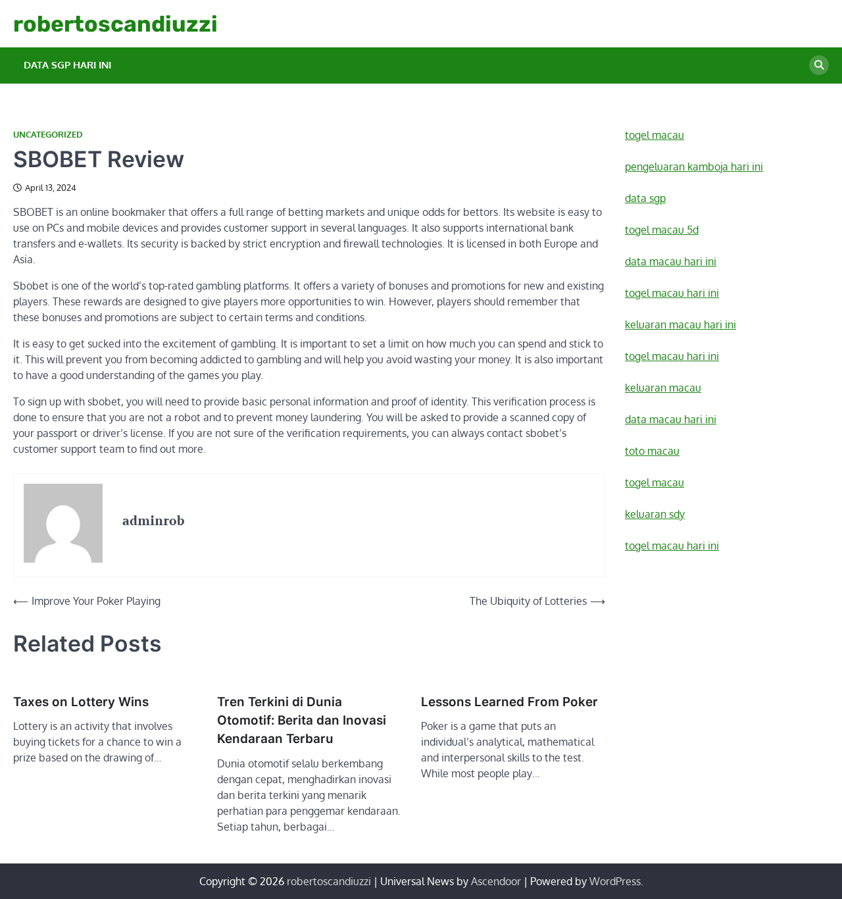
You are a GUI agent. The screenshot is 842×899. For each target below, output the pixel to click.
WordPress (615, 881)
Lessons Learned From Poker (509, 701)
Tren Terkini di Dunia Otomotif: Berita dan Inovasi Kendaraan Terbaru (301, 720)
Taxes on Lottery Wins (81, 701)
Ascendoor (496, 881)
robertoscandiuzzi (115, 24)
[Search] (819, 65)
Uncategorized (48, 135)
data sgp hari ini (67, 65)
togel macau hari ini (672, 545)
